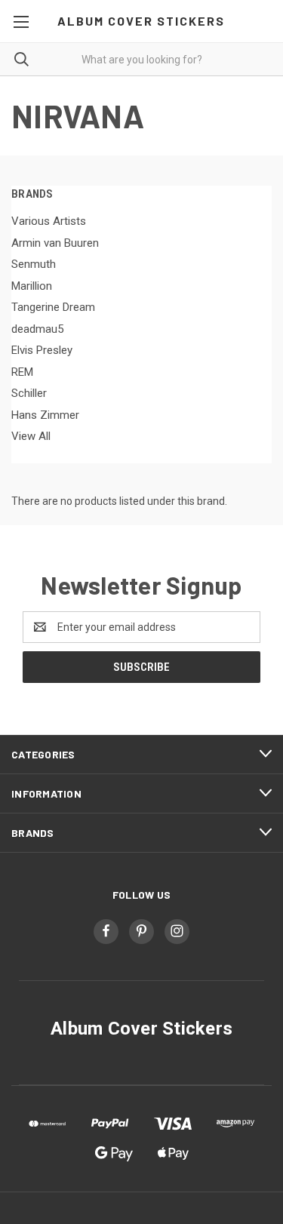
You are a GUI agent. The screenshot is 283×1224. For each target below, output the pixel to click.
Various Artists (48, 221)
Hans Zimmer (45, 415)
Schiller (29, 393)
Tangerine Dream (53, 307)
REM (22, 372)
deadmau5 (37, 329)
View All (31, 436)
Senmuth (33, 264)
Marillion (31, 286)
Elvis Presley (41, 350)
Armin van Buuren (55, 243)
